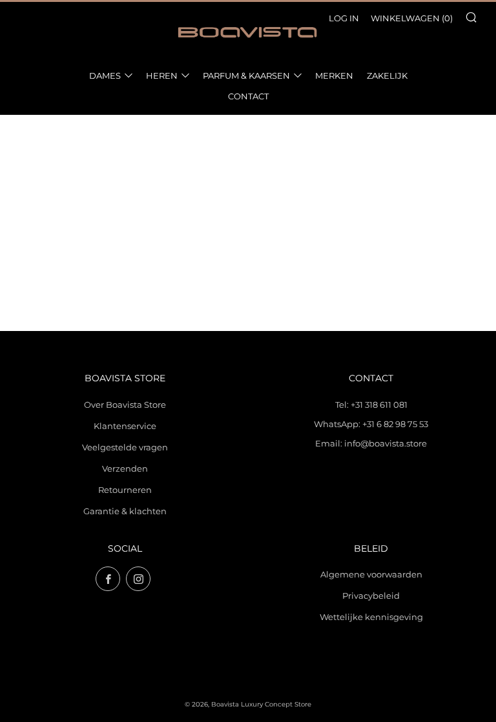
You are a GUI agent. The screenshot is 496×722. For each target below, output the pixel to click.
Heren (162, 75)
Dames (105, 75)
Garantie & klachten (125, 511)
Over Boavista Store (125, 404)
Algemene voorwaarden (371, 574)
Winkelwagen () (412, 18)
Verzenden (125, 468)
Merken (334, 75)
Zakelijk (387, 75)
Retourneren (125, 490)
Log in (344, 18)
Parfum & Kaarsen (246, 75)
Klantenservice (125, 426)
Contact (248, 96)
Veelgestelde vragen (125, 447)
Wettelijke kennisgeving (371, 617)
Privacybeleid (371, 595)
